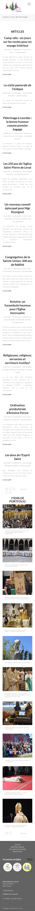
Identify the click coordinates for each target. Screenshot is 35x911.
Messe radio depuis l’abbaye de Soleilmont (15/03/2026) (17, 728)
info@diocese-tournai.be (10, 894)
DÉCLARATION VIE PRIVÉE (17, 849)
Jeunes (12, 52)
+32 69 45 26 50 (8, 891)
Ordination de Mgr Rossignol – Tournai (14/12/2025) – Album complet (16, 793)
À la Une (28, 49)
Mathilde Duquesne (23, 174)
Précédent (28, 859)
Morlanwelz (9, 174)
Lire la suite (7, 74)
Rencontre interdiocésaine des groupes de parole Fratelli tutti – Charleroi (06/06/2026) (17, 598)
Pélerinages (19, 136)
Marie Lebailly (23, 96)
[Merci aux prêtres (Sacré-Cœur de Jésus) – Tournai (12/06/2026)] (17, 550)
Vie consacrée (16, 271)
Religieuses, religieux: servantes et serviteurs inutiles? (17, 359)
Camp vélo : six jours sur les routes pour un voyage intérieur (17, 41)
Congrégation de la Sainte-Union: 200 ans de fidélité (17, 260)
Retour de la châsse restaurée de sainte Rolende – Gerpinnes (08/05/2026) (16, 630)
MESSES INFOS (17, 851)
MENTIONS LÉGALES (17, 847)
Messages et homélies (9, 370)
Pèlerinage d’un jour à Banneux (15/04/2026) (17, 662)
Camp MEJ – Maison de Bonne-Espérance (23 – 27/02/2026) (17, 760)
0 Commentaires (16, 49)
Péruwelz (28, 320)
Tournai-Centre (7, 271)
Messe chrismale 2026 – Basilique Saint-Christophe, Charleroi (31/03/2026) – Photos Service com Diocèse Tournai (17, 695)
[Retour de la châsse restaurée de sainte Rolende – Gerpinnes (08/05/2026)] (17, 615)
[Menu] (29, 4)
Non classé (12, 136)
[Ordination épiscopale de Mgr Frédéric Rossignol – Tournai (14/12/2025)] (17, 811)
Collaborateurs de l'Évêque (12, 219)
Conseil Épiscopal (26, 219)
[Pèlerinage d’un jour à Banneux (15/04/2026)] (17, 648)
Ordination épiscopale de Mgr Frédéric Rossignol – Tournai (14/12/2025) (16, 826)
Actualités (29, 171)
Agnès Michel (21, 52)
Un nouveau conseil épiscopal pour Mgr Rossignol (17, 208)
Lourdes (5, 136)
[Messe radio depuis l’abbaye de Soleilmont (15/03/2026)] (17, 713)
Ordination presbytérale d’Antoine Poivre (17, 408)
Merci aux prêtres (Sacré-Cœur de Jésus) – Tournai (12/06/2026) (17, 565)
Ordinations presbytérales (17, 320)
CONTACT (17, 845)
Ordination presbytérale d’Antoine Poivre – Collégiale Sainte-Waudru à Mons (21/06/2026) (17, 532)
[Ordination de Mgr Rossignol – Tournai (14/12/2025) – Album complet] (17, 778)
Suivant (31, 859)
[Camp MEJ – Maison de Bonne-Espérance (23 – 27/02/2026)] (17, 746)
